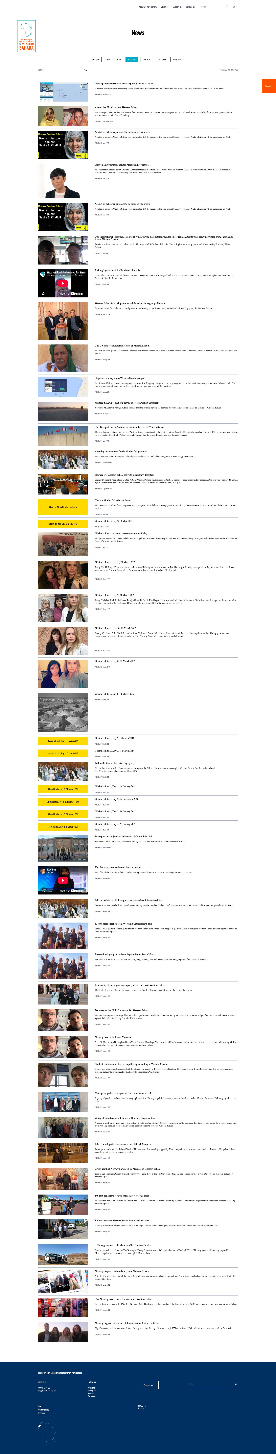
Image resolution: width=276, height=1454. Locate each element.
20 (229, 69)
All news (95, 59)
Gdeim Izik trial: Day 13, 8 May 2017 (113, 521)
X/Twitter (91, 1387)
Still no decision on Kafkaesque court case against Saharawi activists (128, 900)
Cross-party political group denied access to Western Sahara (124, 1093)
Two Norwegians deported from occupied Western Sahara (124, 1299)
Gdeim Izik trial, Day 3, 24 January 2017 (115, 786)
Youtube (91, 1393)
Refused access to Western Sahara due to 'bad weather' (122, 1220)
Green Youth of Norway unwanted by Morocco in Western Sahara (127, 1169)
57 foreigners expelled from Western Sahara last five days (123, 923)
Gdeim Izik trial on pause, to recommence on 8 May (121, 533)
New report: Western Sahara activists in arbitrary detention (124, 475)
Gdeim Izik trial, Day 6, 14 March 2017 (114, 694)
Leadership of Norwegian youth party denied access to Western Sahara (130, 985)
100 (236, 69)
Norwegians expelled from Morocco (113, 1037)
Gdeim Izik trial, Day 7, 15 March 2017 (114, 750)
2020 (119, 59)
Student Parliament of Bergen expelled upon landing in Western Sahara (131, 1064)
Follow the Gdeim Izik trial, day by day (115, 763)
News (40, 1406)
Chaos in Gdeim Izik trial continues (113, 500)
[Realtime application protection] (163, 1407)
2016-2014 (147, 59)
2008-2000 (177, 59)
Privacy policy (43, 1409)
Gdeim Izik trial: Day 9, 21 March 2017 (114, 595)
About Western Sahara (148, 6)
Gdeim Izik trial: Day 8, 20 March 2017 (115, 661)
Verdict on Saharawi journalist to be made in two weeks (122, 132)
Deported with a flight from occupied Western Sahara (121, 1010)
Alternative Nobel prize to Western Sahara (116, 107)
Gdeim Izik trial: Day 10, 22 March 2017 (115, 628)
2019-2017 (132, 59)
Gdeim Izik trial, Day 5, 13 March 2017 (114, 738)
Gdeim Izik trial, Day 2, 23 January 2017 (115, 811)
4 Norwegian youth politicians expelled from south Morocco (125, 1245)
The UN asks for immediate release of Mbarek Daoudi (122, 345)
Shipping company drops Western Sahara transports (120, 378)
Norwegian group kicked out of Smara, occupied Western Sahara (127, 1323)
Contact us (190, 6)
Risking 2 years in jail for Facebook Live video (118, 270)
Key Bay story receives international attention (118, 867)
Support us (269, 86)
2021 (108, 59)
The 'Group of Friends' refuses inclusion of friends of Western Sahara (129, 427)
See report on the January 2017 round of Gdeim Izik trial (123, 836)
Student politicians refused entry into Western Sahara (122, 1195)
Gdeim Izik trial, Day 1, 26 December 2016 (116, 799)
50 (232, 69)
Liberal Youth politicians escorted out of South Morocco (123, 1144)
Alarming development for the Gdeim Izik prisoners (121, 451)
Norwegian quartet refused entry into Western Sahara (122, 1271)
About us (164, 6)
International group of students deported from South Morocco (126, 954)
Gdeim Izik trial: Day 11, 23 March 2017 (115, 562)
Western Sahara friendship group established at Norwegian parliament (130, 303)
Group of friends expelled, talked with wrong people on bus (125, 1118)
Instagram (92, 1390)
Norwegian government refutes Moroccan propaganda (121, 164)
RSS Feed (41, 1413)
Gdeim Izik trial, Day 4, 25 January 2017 (115, 824)
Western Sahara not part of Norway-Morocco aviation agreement (127, 402)
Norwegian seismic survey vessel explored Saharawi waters (124, 83)
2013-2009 (162, 59)
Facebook (92, 1396)
